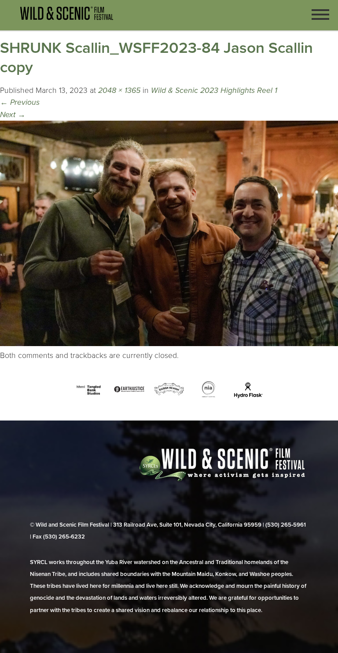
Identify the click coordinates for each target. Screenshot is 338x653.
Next (13, 114)
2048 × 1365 (119, 90)
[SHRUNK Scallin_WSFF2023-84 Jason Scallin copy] (169, 343)
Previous (20, 102)
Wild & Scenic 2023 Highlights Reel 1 (214, 90)
